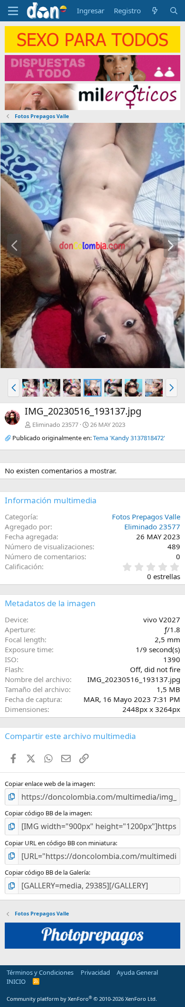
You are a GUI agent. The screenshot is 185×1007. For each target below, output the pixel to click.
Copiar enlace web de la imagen (49, 783)
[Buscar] (174, 10)
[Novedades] (155, 10)
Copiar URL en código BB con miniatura (60, 843)
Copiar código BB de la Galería (47, 872)
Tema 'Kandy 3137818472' (129, 438)
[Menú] (13, 10)
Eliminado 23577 (55, 424)
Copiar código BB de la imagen (48, 813)
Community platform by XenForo (82, 998)
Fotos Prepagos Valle (146, 516)
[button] (13, 388)
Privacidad (95, 972)
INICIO (16, 981)
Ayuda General (137, 972)
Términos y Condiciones (40, 972)
